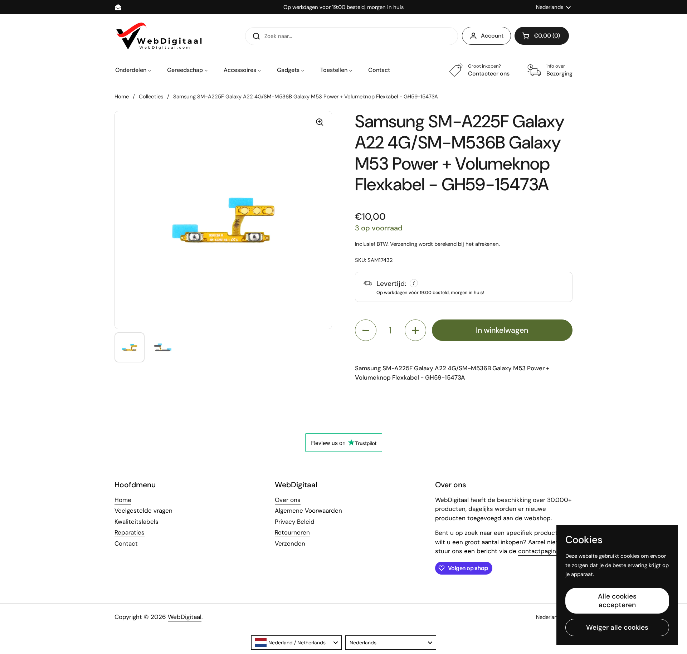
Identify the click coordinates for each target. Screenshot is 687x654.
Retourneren (292, 532)
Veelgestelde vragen (143, 510)
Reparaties (129, 532)
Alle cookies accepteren (617, 600)
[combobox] (296, 642)
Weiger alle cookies (617, 627)
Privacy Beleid (295, 522)
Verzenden (290, 543)
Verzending (403, 244)
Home (121, 96)
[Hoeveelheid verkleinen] (365, 330)
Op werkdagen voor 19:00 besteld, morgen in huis (343, 7)
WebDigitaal (184, 617)
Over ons (288, 500)
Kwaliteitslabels (136, 522)
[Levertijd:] (463, 287)
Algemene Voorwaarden (308, 510)
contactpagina (538, 551)
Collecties (151, 96)
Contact (126, 543)
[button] (542, 36)
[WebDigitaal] (158, 36)
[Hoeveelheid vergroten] (415, 330)
